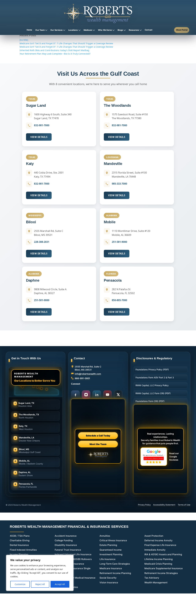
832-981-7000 (41, 125)
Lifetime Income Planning (158, 559)
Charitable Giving (19, 540)
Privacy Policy (144, 504)
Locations (73, 30)
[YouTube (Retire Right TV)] (107, 394)
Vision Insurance (109, 582)
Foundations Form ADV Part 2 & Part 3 (155, 377)
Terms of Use (184, 504)
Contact (148, 30)
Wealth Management (156, 582)
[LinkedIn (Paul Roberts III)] (96, 394)
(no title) (24, 39)
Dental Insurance (19, 545)
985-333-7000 (119, 183)
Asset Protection (153, 535)
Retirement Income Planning (115, 573)
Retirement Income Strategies (161, 573)
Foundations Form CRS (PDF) (150, 401)
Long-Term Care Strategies (115, 563)
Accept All (60, 584)
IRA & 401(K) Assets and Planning (163, 554)
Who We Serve (105, 30)
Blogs (120, 30)
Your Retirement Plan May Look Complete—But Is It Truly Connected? (55, 53)
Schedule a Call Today (98, 435)
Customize (20, 584)
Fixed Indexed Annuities (23, 549)
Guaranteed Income (111, 549)
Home (29, 30)
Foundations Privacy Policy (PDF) (152, 369)
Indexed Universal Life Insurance (73, 554)
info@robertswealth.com (88, 374)
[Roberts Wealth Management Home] (98, 13)
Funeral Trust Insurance (68, 549)
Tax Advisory (151, 577)
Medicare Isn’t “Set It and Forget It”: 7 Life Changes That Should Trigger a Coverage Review (66, 43)
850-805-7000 (119, 300)
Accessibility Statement (164, 504)
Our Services (56, 30)
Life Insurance (107, 559)
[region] (40, 573)
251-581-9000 (119, 242)
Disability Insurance (66, 545)
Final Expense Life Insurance (160, 545)
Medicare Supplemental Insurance (163, 568)
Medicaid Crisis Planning (158, 563)
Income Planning (19, 554)
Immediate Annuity (155, 549)
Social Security (108, 577)
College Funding (64, 540)
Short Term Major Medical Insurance (75, 577)
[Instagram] (86, 394)
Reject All (40, 584)
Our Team (39, 30)
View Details (38, 137)
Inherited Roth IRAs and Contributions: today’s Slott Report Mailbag (54, 50)
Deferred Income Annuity (158, 540)
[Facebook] (75, 394)
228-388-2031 (41, 242)
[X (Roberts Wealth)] (118, 394)
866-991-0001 (82, 378)
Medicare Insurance (111, 568)
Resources (134, 30)
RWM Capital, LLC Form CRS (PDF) (153, 393)
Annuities (105, 535)
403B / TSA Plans (20, 535)
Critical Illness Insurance (113, 540)
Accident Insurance (66, 535)
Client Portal (181, 30)
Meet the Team (98, 444)
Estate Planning (108, 545)
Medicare (88, 30)
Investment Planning (111, 554)
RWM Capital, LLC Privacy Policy (152, 385)
